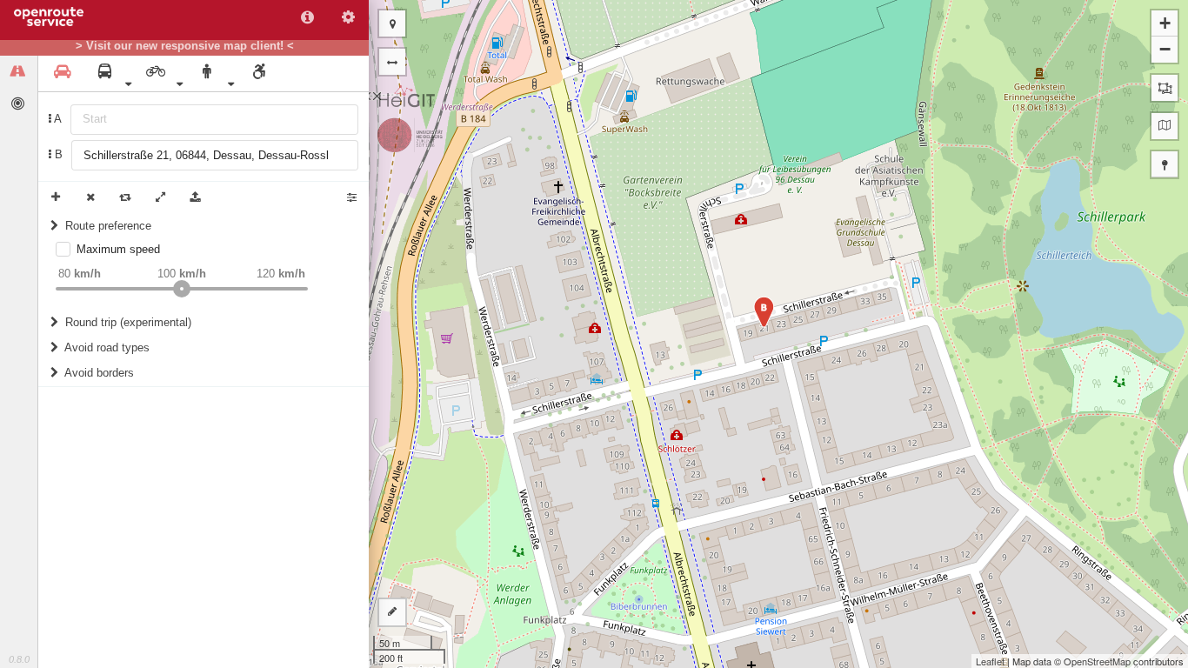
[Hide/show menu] (392, 62)
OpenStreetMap (1097, 661)
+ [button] (1165, 23)
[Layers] (1164, 126)
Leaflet (990, 661)
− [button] (1165, 49)
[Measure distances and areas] (392, 612)
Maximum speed (118, 249)
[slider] (181, 288)
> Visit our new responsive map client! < (185, 46)
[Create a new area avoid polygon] (1164, 88)
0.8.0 (19, 659)
